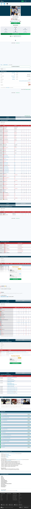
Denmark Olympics (6, 177)
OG (14, 195)
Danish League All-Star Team (10, 383)
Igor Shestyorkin (9, 460)
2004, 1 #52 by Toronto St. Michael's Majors (9, 453)
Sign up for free (3, 296)
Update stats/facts (16, 66)
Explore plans (15, 279)
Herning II (5, 128)
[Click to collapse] (30, 120)
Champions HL (14, 214)
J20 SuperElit (15, 144)
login (7, 296)
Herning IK (13, 79)
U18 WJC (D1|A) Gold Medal (10, 379)
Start (1, 64)
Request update (28, 89)
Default (7, 117)
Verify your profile (3, 490)
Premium (29, 82)
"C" (7, 140)
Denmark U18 (5, 129)
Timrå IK (5, 150)
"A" (6, 154)
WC (14, 143)
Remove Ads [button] (18, 92)
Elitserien (15, 150)
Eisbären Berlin (14, 21)
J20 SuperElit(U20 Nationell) (4, 319)
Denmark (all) (5, 174)
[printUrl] (15, 40)
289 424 (12, 36)
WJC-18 (15, 136)
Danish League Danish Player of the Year (12, 384)
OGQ (14, 177)
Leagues (7, 300)
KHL (14, 173)
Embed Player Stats (27, 115)
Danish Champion (9, 378)
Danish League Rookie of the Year (11, 380)
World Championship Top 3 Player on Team (12, 387)
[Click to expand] (30, 242)
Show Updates (15, 25)
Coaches (7, 205)
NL (14, 192)
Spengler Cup (14, 213)
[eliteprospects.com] (2, 1)
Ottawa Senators (6, 155)
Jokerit (5, 173)
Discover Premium (15, 363)
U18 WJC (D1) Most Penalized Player (11, 377)
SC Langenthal (5, 165)
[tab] (8, 117)
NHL (14, 155)
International (15, 174)
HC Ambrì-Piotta (6, 192)
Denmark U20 (5, 140)
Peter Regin (7, 87)
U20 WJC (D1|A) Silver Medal (10, 381)
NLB (14, 165)
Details (29, 414)
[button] (15, 23)
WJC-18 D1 (15, 129)
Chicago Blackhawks (6, 169)
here (16, 490)
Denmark (13, 77)
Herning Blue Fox (6, 135)
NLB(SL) (2, 325)
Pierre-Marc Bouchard (19, 459)
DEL (18, 21)
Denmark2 (15, 128)
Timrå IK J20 (5, 144)
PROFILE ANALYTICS (18, 36)
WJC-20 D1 (15, 140)
